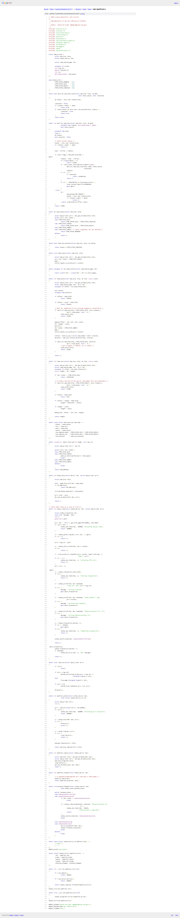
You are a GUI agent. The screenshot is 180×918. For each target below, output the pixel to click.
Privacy (16, 915)
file (82, 14)
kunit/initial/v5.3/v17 (63, 9)
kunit (46, 9)
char (84, 9)
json (176, 915)
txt (172, 915)
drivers (78, 9)
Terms (22, 915)
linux (52, 9)
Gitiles (11, 915)
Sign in (176, 3)
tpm (89, 9)
